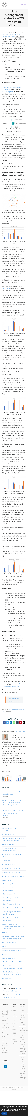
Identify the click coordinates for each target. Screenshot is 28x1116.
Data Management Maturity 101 (13, 908)
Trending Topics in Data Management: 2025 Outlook (12, 973)
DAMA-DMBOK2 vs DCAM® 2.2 (12, 872)
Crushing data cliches (9, 865)
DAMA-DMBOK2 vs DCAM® (11, 868)
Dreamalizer (22, 1087)
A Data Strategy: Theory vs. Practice (11, 829)
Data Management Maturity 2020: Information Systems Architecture (20, 776)
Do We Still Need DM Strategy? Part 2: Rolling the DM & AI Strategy (13, 813)
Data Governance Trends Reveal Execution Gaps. (13, 793)
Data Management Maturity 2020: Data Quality (7, 776)
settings (16, 1110)
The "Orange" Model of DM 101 (12, 962)
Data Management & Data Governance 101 (11, 899)
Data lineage (6, 288)
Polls (4, 946)
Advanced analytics (9, 834)
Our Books (14, 1028)
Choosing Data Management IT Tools (13, 855)
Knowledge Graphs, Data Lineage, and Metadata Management (13, 937)
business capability (8, 92)
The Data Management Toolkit (12, 996)
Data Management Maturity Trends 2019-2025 (12, 913)
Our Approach (14, 1022)
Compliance (6, 861)
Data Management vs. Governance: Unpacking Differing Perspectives (13, 926)
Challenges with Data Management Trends (10, 849)
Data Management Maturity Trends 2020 (12, 919)
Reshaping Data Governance (12, 950)
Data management (9, 894)
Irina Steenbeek (19, 731)
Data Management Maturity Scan (12, 685)
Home (14, 1011)
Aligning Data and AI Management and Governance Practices (14, 839)
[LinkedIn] (5, 1066)
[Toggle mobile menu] (25, 4)
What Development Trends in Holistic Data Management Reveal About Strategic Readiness (13, 802)
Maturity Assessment (9, 943)
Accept (4, 1113)
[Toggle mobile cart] (22, 4)
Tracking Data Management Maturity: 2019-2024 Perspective (13, 967)
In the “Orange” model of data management (11, 88)
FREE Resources (14, 1034)
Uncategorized (7, 978)
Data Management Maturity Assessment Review (11, 35)
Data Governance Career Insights (13, 876)
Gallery (7, 780)
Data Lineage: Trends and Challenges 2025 (11, 889)
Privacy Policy (14, 1089)
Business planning (8, 844)
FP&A (5, 932)
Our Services (14, 1016)
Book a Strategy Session (14, 1041)
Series (5, 954)
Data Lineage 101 (8, 884)
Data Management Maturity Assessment (13, 700)
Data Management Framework (12, 904)
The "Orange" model (9, 958)
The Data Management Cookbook (12, 990)
